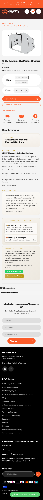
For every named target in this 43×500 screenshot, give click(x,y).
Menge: (8, 90)
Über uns (5, 426)
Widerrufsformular (9, 412)
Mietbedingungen (9, 391)
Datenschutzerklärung (11, 415)
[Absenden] (38, 474)
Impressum (6, 419)
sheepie (10, 23)
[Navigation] (38, 11)
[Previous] (5, 4)
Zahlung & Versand (9, 401)
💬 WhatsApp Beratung (14, 271)
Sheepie (5, 64)
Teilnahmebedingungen (11, 433)
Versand (18, 71)
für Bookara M (21, 77)
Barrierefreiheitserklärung (12, 430)
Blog (4, 398)
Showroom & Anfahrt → (14, 276)
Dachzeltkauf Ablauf (10, 387)
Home (4, 23)
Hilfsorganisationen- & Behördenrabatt (17, 394)
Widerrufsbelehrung (10, 408)
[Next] (38, 4)
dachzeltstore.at (13, 490)
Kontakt (5, 423)
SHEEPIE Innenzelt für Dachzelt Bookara (16, 26)
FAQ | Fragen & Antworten (12, 384)
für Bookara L (21, 82)
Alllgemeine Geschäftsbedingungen (16, 405)
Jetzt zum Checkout (13, 105)
